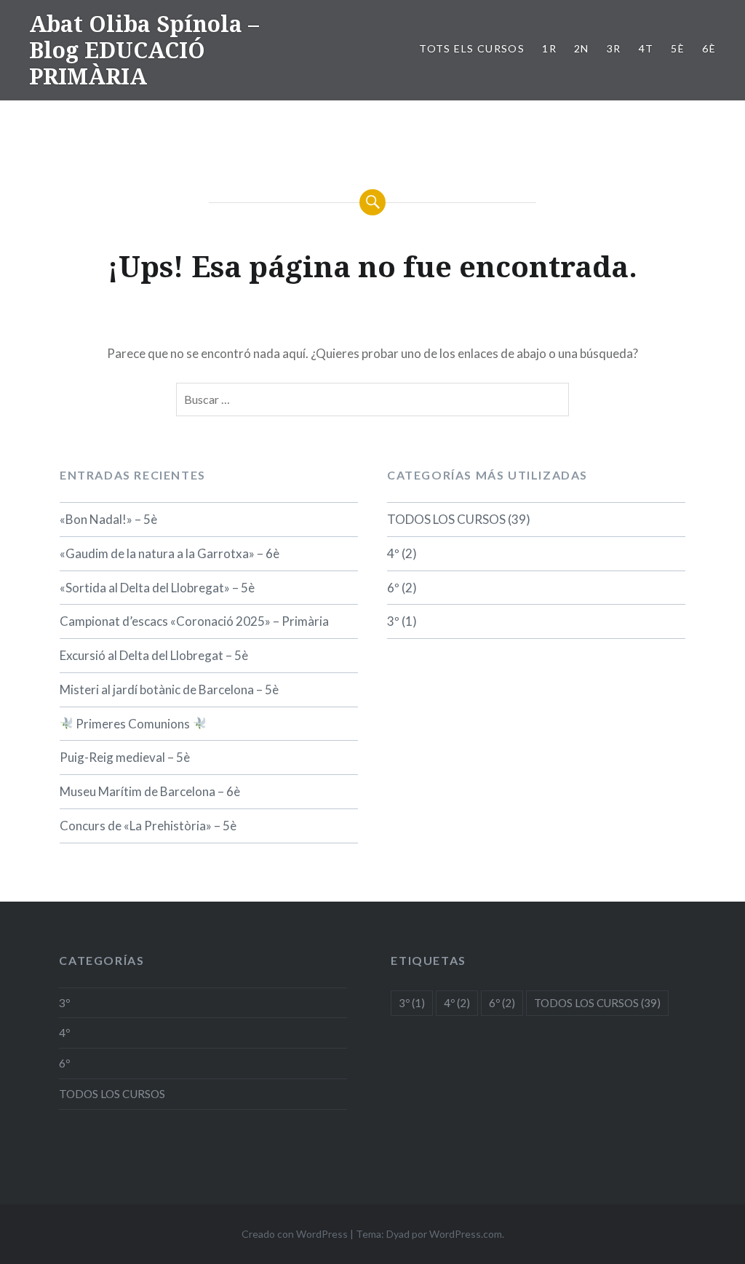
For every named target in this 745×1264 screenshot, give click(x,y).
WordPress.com (465, 1234)
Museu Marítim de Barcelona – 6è (150, 791)
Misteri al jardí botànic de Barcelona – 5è (169, 689)
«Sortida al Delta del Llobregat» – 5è (157, 587)
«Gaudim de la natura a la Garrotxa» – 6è (169, 553)
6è (709, 48)
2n (581, 48)
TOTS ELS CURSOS (472, 48)
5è (678, 48)
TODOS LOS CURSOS (446, 519)
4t (646, 48)
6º (393, 587)
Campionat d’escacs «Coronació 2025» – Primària (194, 621)
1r (549, 48)
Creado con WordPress (295, 1234)
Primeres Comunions (132, 723)
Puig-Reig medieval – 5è (125, 757)
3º (393, 621)
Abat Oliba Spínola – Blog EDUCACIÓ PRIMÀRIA (144, 50)
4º (393, 553)
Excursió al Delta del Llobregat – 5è (154, 655)
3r (614, 48)
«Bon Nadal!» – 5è (108, 519)
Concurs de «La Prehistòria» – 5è (148, 825)
